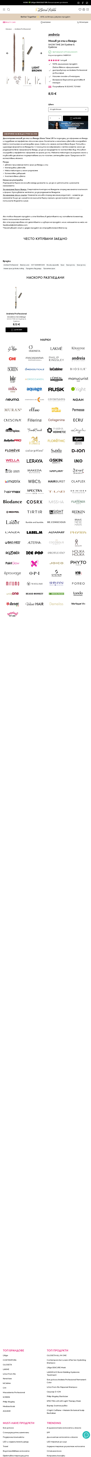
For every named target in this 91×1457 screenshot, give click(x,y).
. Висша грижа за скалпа (45, 2)
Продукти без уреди (33, 268)
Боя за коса (8, 1428)
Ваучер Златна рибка (57, 1406)
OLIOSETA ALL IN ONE (56, 1355)
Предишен (7, 53)
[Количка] (87, 9)
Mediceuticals (9, 1406)
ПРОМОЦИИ (83, 22)
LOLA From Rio (9, 1374)
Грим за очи (70, 265)
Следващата (41, 53)
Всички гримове (53, 265)
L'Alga (5, 1355)
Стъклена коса (54, 1451)
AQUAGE (7, 1411)
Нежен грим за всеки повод (14, 268)
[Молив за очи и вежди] (16, 297)
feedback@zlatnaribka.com (15, 225)
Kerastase (7, 1379)
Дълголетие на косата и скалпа (62, 1437)
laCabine (7, 1383)
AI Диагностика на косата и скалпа (64, 1428)
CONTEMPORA (9, 1360)
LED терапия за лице (57, 1442)
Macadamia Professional (14, 1392)
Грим (62, 265)
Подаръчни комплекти (13, 1437)
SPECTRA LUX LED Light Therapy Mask (64, 1401)
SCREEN (6, 1397)
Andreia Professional (23, 29)
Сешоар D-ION (54, 1392)
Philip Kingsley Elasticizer (57, 1396)
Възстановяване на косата (16, 1451)
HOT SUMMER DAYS (38, 265)
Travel (5, 1446)
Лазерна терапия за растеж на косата (66, 1446)
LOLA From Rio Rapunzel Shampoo (62, 1387)
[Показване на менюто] (4, 9)
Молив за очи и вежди (16, 317)
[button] (54, 60)
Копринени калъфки (56, 1456)
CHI (4, 1388)
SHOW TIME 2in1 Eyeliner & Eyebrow (16, 320)
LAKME (6, 1369)
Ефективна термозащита (16, 1456)
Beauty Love (24, 265)
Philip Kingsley (9, 1402)
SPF (48, 1432)
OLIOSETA (7, 1365)
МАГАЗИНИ (47, 22)
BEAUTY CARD (11, 22)
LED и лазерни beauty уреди (16, 1442)
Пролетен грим (49, 268)
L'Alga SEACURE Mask (56, 1368)
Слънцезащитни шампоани (16, 1432)
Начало (9, 29)
